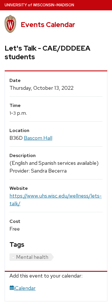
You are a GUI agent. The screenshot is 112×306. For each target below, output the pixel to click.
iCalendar (25, 288)
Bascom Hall (38, 138)
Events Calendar (48, 24)
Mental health (32, 257)
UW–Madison (39, 5)
